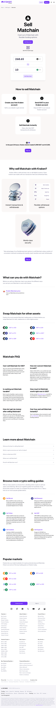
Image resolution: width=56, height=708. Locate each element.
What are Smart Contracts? (26, 665)
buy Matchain (35, 416)
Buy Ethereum (23, 643)
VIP (25, 691)
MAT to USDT (40, 333)
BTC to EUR (39, 573)
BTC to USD (12, 573)
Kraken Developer (24, 622)
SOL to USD (12, 584)
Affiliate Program (23, 625)
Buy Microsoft (41, 651)
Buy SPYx (3, 669)
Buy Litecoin (22, 653)
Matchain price (42, 394)
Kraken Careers (23, 618)
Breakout (22, 691)
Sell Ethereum (38, 498)
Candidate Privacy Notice (30, 681)
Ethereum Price (41, 618)
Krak (35, 693)
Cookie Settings (17, 680)
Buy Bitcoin (22, 641)
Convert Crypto (5, 639)
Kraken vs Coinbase (24, 674)
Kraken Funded (4, 635)
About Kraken (23, 614)
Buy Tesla (40, 643)
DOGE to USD (4, 651)
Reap (26, 693)
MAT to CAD (40, 338)
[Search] (51, 2)
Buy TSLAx (3, 665)
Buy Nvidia (40, 641)
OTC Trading (4, 623)
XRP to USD (12, 590)
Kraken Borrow (4, 633)
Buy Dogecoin (23, 645)
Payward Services (9, 693)
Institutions (4, 625)
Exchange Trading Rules (14, 681)
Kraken (7, 691)
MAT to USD (12, 327)
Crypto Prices (41, 614)
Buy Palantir (40, 649)
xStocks (15, 693)
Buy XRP (21, 647)
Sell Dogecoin (38, 529)
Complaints (22, 633)
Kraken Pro (11, 691)
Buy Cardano (23, 649)
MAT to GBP (12, 338)
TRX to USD (4, 655)
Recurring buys (4, 631)
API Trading (3, 627)
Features (3, 614)
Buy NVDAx (3, 663)
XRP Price (40, 622)
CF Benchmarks (21, 693)
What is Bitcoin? (23, 667)
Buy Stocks (41, 639)
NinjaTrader (17, 691)
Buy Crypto (3, 616)
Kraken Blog (22, 620)
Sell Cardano (10, 529)
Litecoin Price (41, 627)
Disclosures (21, 681)
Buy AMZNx (4, 671)
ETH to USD (4, 643)
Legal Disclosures (39, 705)
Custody (44, 693)
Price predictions (42, 631)
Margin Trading (4, 620)
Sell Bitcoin (9, 498)
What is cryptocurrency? (25, 663)
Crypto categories (42, 629)
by (4, 688)
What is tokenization (24, 669)
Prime (38, 693)
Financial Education (25, 661)
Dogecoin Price (41, 620)
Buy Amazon (41, 647)
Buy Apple (40, 645)
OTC (41, 693)
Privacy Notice (10, 680)
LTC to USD (3, 656)
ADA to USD (4, 653)
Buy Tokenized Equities (7, 661)
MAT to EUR (39, 327)
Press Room (22, 623)
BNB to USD (4, 647)
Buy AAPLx (3, 667)
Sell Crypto (3, 618)
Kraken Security (23, 616)
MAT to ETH (12, 333)
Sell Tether (9, 513)
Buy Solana (22, 651)
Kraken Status (23, 629)
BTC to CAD (12, 579)
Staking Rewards (5, 629)
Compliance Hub (33, 680)
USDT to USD (40, 584)
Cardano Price (41, 623)
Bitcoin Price (41, 616)
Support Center (23, 631)
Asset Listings (23, 627)
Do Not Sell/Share (24, 680)
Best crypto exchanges (25, 672)
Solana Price (41, 625)
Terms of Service (4, 681)
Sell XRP (36, 513)
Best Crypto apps (24, 671)
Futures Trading (5, 622)
